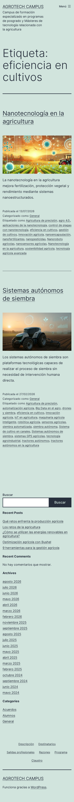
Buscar (8, 495)
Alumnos (9, 715)
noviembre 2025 (15, 622)
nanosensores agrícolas (31, 243)
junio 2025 (10, 646)
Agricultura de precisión (41, 220)
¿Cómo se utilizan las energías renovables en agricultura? (35, 534)
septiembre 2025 (15, 628)
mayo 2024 (11, 692)
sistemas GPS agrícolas (29, 436)
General (35, 215)
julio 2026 (10, 587)
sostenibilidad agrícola (40, 248)
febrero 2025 (12, 669)
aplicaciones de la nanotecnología (25, 225)
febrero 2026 (12, 616)
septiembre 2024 (15, 681)
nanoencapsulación (57, 234)
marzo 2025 (11, 663)
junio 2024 (10, 687)
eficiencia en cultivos (43, 230)
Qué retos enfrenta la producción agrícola (33, 521)
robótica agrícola (29, 422)
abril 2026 (10, 605)
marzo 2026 (11, 611)
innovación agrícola (31, 234)
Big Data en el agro (48, 408)
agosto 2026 (12, 581)
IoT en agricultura (26, 417)
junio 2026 (10, 593)
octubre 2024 (13, 675)
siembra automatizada (17, 426)
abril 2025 (10, 657)
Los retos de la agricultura (21, 527)
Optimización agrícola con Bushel (27, 542)
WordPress (38, 787)
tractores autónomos (35, 440)
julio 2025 (10, 640)
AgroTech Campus (23, 6)
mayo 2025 (11, 651)
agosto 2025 (12, 634)
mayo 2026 (11, 599)
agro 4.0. (64, 220)
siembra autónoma (45, 426)
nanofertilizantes (13, 239)
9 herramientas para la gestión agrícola (31, 548)
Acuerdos (9, 709)
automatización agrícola (18, 408)
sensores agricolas (54, 422)
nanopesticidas (36, 239)
